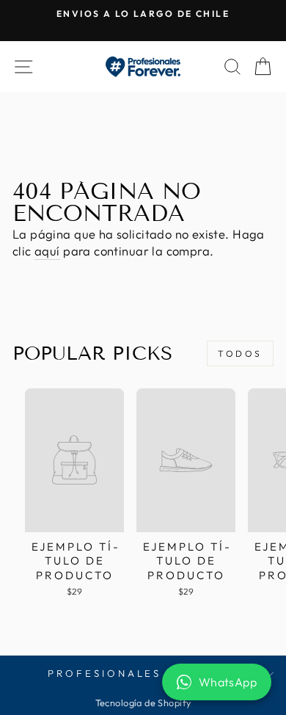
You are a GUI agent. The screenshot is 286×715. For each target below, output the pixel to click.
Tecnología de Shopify (143, 702)
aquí (47, 250)
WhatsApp (228, 682)
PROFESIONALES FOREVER (139, 673)
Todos (240, 353)
